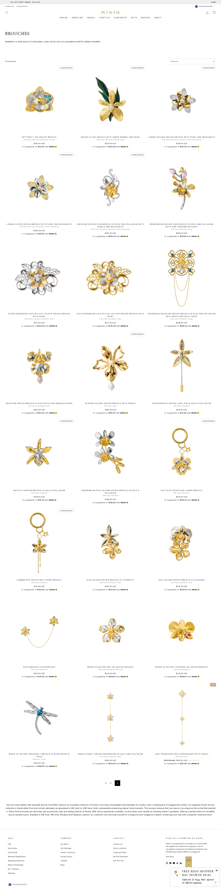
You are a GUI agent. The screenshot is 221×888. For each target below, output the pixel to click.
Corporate (120, 18)
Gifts (134, 18)
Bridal (91, 18)
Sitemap (11, 873)
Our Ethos (65, 844)
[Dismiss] (217, 870)
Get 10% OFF (118, 861)
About (158, 18)
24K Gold (75, 808)
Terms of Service (68, 852)
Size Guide (12, 848)
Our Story (170, 857)
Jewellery (77, 18)
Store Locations (120, 848)
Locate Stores (22, 6)
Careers (64, 861)
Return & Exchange (15, 865)
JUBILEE (63, 18)
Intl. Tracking (13, 869)
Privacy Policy (66, 857)
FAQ (9, 844)
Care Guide (12, 852)
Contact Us (9, 6)
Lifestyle (104, 18)
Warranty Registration (17, 857)
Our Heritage (66, 848)
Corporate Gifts (119, 852)
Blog (62, 865)
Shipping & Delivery (16, 861)
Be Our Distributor (120, 857)
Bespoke (146, 18)
